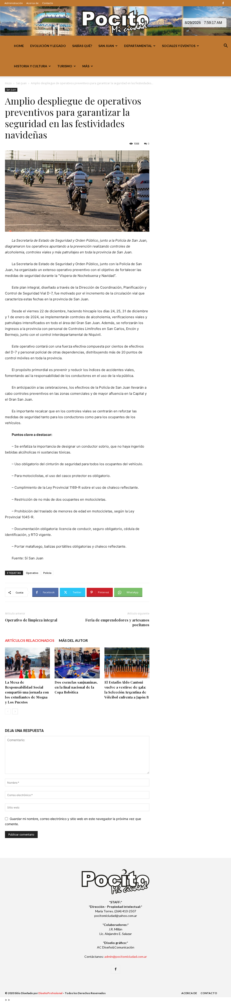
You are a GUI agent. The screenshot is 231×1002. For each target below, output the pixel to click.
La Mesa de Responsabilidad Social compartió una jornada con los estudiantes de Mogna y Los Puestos (27, 692)
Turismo (64, 66)
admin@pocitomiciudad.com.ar (125, 956)
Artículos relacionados (29, 640)
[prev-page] (8, 711)
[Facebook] (223, 3)
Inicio (8, 83)
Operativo (32, 573)
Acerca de (32, 3)
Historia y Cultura (30, 66)
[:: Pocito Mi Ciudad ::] (115, 21)
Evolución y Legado (48, 46)
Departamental (138, 46)
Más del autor (73, 640)
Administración (14, 3)
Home (19, 46)
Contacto (47, 3)
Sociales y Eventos (178, 46)
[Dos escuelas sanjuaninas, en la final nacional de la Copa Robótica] (77, 662)
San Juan (106, 46)
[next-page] (15, 711)
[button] (225, 46)
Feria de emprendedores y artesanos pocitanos (117, 622)
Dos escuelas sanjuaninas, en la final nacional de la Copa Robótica (76, 687)
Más (85, 66)
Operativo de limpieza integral (31, 620)
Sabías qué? (82, 46)
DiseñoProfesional (50, 993)
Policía (47, 573)
